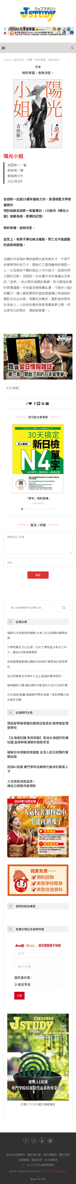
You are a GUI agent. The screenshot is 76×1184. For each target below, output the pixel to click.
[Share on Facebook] (35, 403)
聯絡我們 (36, 1160)
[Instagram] (34, 1140)
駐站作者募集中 (16, 1154)
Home (7, 59)
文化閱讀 (12, 388)
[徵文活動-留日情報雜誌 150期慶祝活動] (38, 336)
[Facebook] (26, 1140)
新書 (29, 59)
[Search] (72, 48)
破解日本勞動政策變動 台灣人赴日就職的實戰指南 (37, 754)
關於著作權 (34, 1154)
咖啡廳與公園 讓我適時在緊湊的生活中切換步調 (37, 685)
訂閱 (19, 995)
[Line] (50, 1140)
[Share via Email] (47, 403)
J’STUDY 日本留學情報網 (38, 1165)
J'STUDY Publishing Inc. (54, 1171)
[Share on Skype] (43, 403)
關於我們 (64, 1154)
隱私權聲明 (50, 1154)
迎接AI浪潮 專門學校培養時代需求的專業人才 (37, 769)
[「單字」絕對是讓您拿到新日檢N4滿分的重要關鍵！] (38, 458)
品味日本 (19, 59)
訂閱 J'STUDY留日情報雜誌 (38, 1104)
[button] (7, 467)
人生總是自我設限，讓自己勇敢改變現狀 (21, 783)
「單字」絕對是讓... (38, 498)
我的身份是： (23, 977)
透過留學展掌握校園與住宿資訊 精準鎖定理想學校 (37, 725)
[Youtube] (42, 1140)
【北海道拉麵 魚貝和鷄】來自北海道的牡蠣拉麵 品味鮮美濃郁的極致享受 (37, 739)
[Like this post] (30, 403)
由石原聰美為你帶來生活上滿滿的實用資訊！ (35, 676)
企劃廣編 (23, 1160)
